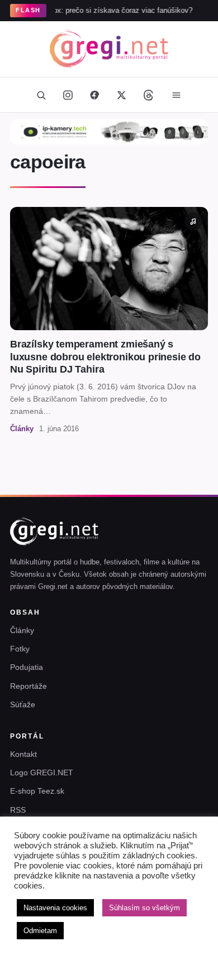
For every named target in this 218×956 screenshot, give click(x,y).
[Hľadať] (40, 94)
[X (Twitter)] (121, 94)
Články (22, 630)
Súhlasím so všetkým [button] (144, 908)
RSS (18, 809)
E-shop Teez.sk (37, 790)
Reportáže (28, 686)
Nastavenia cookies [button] (55, 908)
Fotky (20, 648)
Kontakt (23, 754)
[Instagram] (67, 94)
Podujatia (26, 667)
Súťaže (22, 704)
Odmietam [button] (40, 930)
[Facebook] (94, 94)
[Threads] (148, 94)
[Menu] (176, 95)
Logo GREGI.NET (41, 772)
